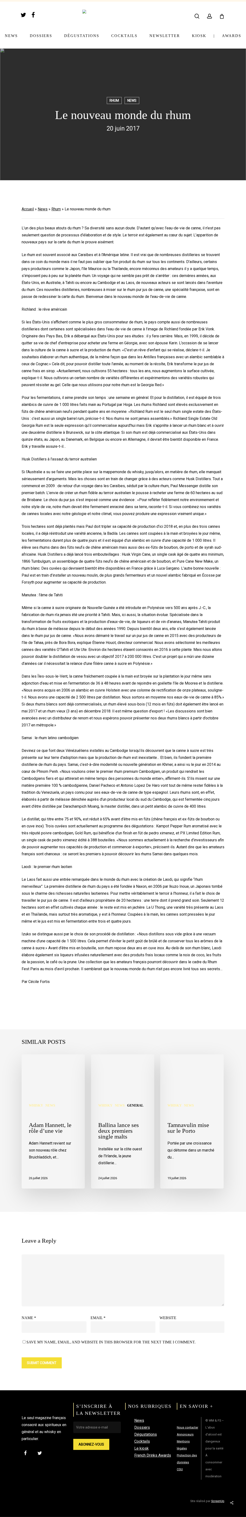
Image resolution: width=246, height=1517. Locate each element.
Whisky (36, 1105)
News (131, 100)
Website (168, 1318)
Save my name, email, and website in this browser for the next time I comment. (111, 1342)
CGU (180, 1469)
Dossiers (142, 1427)
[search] (197, 16)
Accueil (28, 209)
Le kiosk (141, 1448)
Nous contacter (187, 1427)
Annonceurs (185, 1434)
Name (29, 1318)
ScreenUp (217, 1501)
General (135, 1105)
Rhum (114, 100)
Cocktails (142, 1441)
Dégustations (145, 1434)
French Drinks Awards (152, 1455)
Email (98, 1318)
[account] (209, 16)
